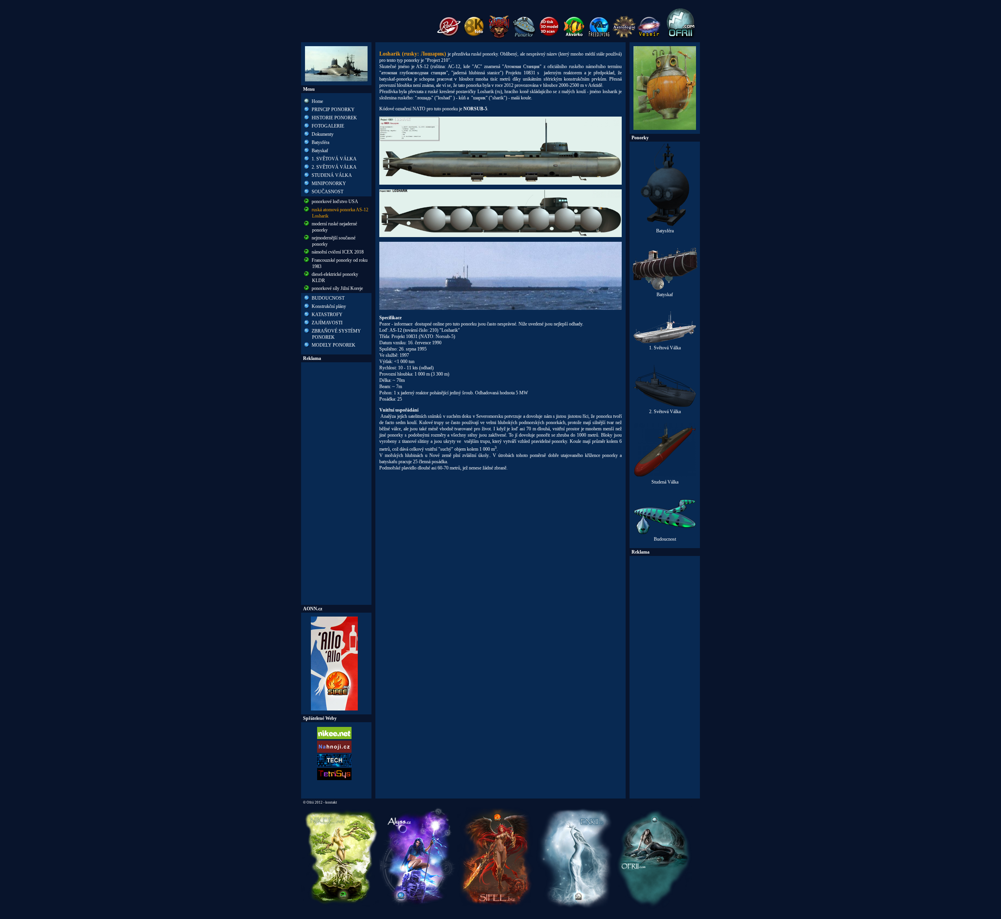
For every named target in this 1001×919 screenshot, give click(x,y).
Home (317, 101)
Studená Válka (664, 482)
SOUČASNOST (327, 191)
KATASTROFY (327, 314)
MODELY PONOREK (333, 345)
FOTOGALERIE (328, 126)
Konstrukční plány (329, 306)
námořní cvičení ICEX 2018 (338, 252)
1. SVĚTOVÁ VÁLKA (334, 159)
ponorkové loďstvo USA (335, 201)
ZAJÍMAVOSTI (327, 323)
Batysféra (320, 142)
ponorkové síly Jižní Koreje (337, 288)
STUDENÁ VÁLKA (332, 175)
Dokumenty (323, 134)
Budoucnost (665, 539)
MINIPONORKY (329, 183)
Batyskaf (320, 150)
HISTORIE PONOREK (334, 117)
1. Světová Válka (665, 348)
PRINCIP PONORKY (333, 109)
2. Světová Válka (665, 411)
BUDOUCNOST (328, 298)
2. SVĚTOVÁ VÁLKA (334, 167)
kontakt (331, 802)
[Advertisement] (336, 483)
